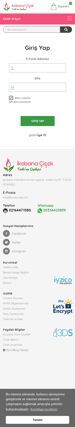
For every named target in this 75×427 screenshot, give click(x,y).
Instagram (19, 251)
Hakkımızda (10, 267)
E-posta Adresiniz (37, 59)
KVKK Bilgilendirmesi (16, 303)
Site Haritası (10, 277)
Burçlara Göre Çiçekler (17, 334)
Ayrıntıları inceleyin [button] (43, 409)
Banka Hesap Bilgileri (16, 272)
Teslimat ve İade (13, 319)
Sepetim (63, 5)
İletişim (7, 283)
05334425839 (54, 210)
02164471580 (20, 210)
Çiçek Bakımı (11, 339)
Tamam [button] (37, 419)
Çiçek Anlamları (12, 345)
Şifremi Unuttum (20, 102)
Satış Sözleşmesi (13, 314)
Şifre (37, 78)
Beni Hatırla (22, 98)
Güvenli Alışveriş (13, 298)
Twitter (16, 242)
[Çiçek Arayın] (69, 18)
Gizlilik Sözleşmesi (14, 308)
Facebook (19, 233)
